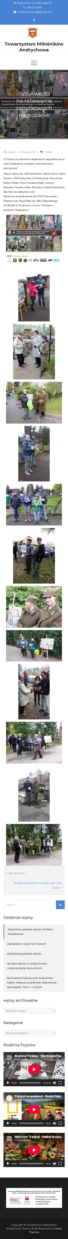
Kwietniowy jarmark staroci (24, 953)
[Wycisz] (54, 1083)
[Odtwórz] (8, 1083)
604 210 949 (34, 7)
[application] (34, 1069)
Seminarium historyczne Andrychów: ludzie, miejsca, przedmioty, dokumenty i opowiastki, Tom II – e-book (32, 983)
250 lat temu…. (18, 873)
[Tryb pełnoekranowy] (60, 1083)
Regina (12, 152)
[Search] (60, 904)
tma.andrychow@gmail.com (34, 12)
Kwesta (48, 152)
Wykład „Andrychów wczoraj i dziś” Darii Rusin (38, 885)
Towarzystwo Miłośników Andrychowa (34, 47)
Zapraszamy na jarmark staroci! (26, 943)
